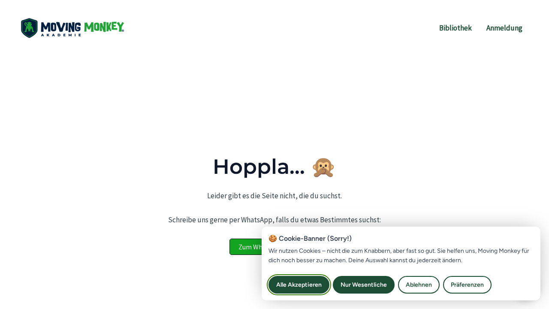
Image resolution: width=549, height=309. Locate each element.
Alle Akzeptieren (299, 284)
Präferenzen (467, 284)
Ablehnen (419, 284)
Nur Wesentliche (364, 284)
